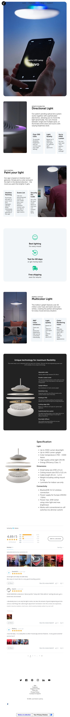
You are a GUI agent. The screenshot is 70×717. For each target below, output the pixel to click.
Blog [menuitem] (42, 3)
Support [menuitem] (50, 3)
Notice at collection (24, 715)
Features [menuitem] (32, 3)
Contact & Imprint (35, 694)
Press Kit (35, 690)
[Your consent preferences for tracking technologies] (66, 709)
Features (35, 687)
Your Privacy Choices (41, 715)
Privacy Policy (35, 692)
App (35, 685)
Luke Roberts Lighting (37, 699)
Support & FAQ (35, 689)
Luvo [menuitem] (24, 3)
